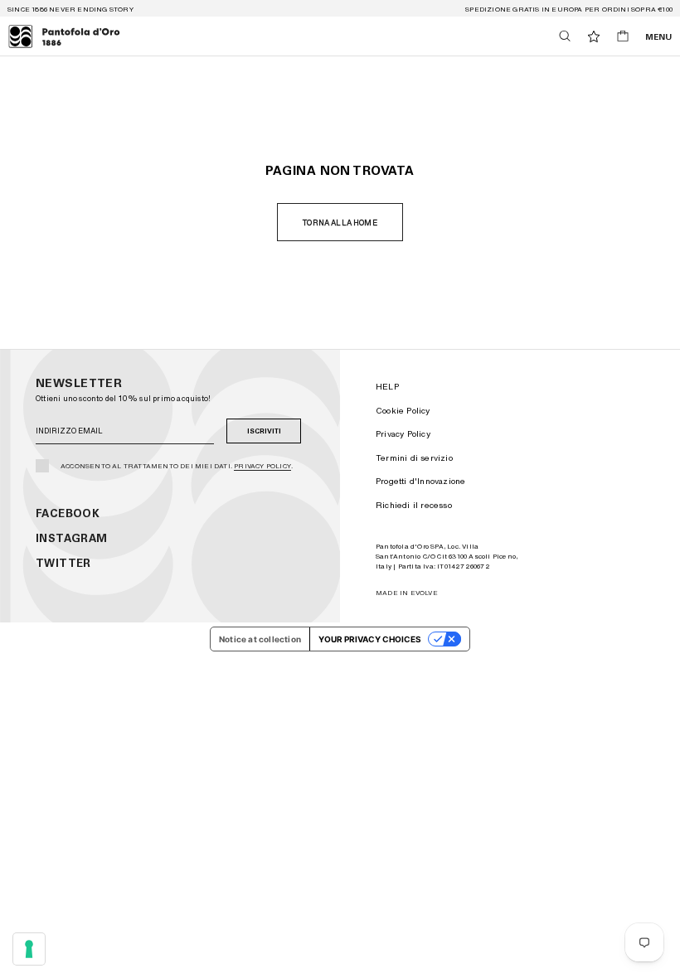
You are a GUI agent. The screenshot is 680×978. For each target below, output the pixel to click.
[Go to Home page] (64, 36)
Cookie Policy (403, 410)
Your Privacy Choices (369, 639)
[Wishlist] (594, 36)
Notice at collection (260, 639)
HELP (387, 386)
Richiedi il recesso (414, 505)
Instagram (72, 538)
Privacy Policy (262, 466)
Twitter (63, 563)
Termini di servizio (414, 457)
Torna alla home (340, 222)
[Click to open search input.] (565, 36)
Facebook (68, 513)
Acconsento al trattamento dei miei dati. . (177, 466)
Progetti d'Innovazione (420, 481)
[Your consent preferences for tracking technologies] (29, 949)
